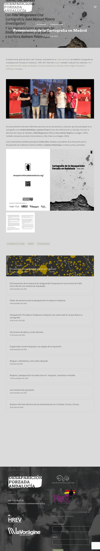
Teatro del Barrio (63, 59)
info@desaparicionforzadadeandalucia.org (26, 503)
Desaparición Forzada (16, 244)
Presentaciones (56, 24)
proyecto (57, 62)
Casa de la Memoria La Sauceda (50, 66)
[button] (95, 7)
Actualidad (41, 24)
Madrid (31, 244)
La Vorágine (18, 69)
